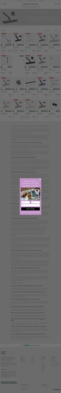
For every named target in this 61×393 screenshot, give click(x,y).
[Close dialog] (40, 179)
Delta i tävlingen (30, 209)
